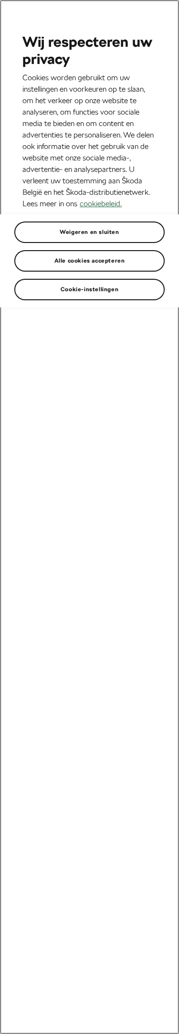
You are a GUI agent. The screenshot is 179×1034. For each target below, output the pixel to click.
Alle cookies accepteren (89, 260)
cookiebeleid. (101, 203)
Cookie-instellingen (89, 289)
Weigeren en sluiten (89, 232)
